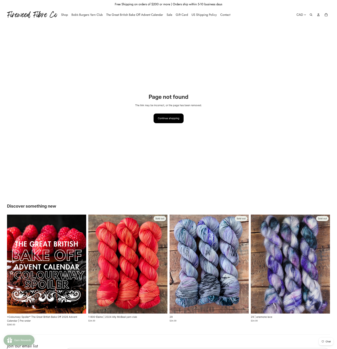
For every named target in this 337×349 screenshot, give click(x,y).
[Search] (311, 15)
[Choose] (81, 308)
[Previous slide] (12, 264)
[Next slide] (81, 264)
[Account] (318, 15)
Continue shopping (168, 118)
